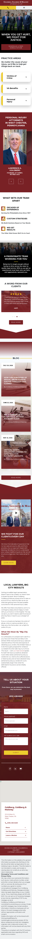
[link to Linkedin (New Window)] (15, 768)
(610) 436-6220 (12, 823)
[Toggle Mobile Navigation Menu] (24, 8)
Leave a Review (11, 835)
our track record (18, 651)
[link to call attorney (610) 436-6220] (8, 8)
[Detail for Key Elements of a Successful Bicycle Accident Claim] (16, 416)
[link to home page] (16, 3)
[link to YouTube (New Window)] (20, 768)
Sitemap (12, 852)
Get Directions (11, 831)
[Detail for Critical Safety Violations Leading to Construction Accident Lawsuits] (16, 452)
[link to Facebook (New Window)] (10, 768)
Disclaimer (20, 852)
